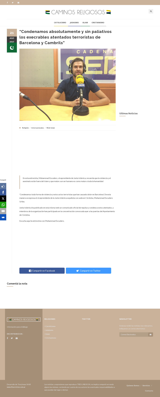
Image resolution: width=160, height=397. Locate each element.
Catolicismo (60, 22)
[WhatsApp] (3, 205)
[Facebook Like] (3, 186)
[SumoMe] (3, 217)
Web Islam (50, 128)
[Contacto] (18, 2)
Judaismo (74, 22)
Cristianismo (98, 22)
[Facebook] (8, 2)
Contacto (149, 391)
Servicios (146, 385)
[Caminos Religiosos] (80, 12)
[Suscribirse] (150, 334)
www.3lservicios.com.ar (16, 387)
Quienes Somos (132, 385)
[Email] (3, 211)
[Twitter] (14, 2)
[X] (3, 198)
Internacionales (37, 128)
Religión (25, 128)
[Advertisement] (67, 154)
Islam (85, 22)
